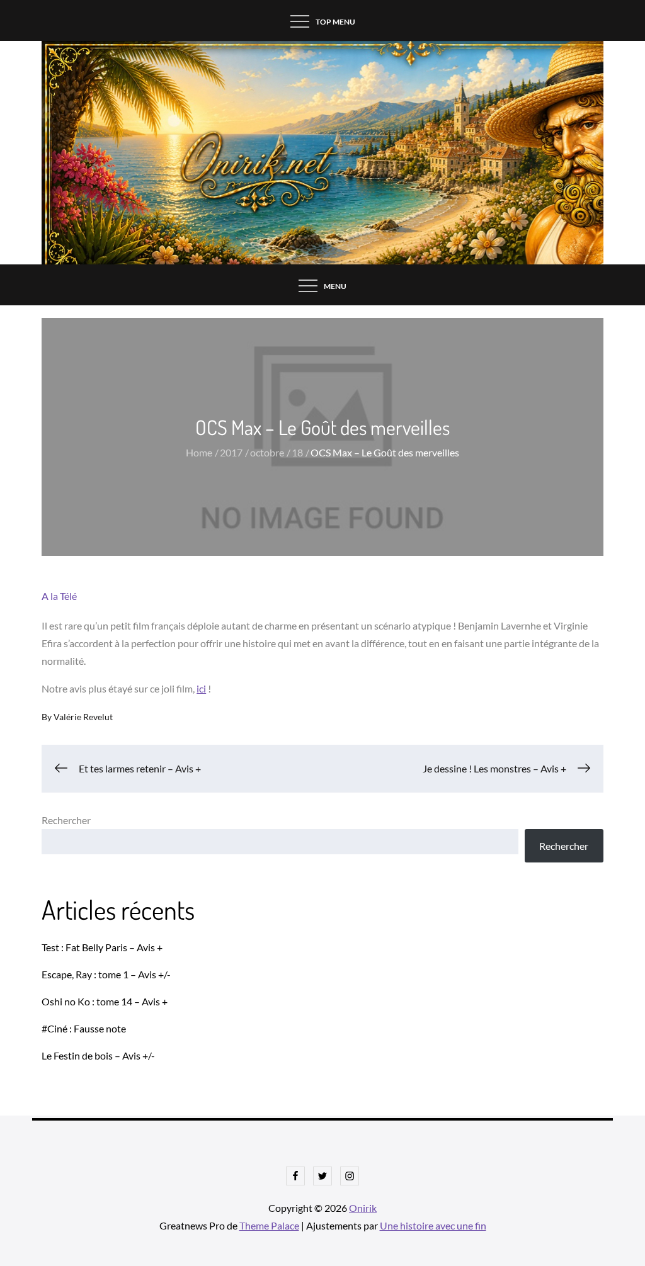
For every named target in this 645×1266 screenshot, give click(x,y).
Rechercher (66, 820)
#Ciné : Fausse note (84, 1028)
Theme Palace (269, 1225)
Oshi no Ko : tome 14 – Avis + (105, 1001)
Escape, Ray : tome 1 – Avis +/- (106, 974)
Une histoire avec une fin (433, 1225)
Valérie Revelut (83, 716)
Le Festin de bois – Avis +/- (98, 1055)
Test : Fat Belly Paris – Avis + (102, 947)
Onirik (363, 1208)
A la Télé (59, 596)
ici (201, 688)
